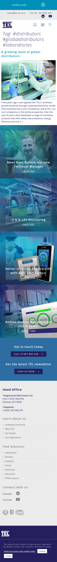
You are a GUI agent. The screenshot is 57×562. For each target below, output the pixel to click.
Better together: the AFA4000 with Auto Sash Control (28, 271)
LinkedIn (7, 493)
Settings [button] (42, 551)
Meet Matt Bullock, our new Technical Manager (28, 164)
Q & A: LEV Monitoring (28, 220)
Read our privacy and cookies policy (19, 551)
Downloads (19, 5)
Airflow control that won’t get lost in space (28, 324)
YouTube (8, 499)
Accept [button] (8, 556)
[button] (43, 25)
